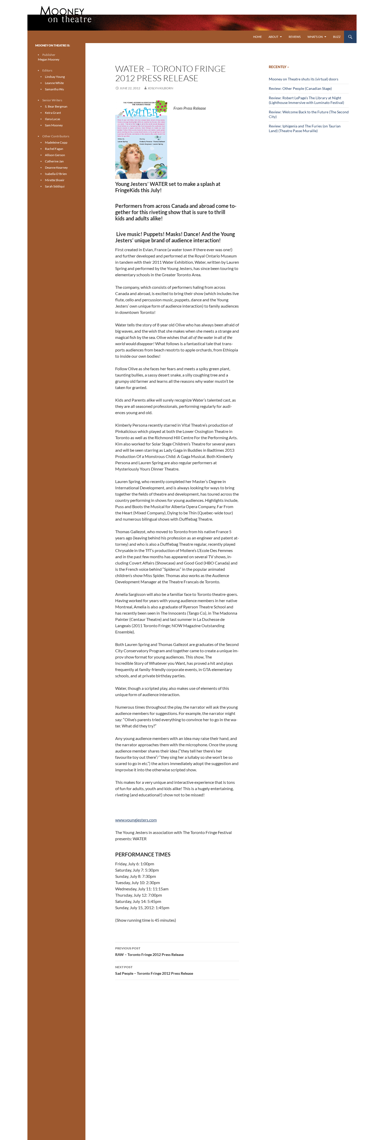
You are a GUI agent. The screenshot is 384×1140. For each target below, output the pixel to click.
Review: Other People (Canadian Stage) (300, 88)
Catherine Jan (54, 161)
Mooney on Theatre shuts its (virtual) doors (303, 79)
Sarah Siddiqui (55, 186)
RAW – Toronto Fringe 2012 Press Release (149, 951)
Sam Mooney (54, 125)
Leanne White (54, 83)
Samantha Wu (54, 89)
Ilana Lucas (52, 119)
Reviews (295, 36)
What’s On (315, 36)
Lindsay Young (55, 77)
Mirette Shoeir (55, 180)
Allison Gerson (55, 155)
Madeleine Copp (56, 142)
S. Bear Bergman (56, 106)
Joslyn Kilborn (160, 88)
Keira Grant (53, 113)
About (273, 36)
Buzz (337, 36)
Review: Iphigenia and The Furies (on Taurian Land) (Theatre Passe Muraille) (305, 128)
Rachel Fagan (54, 149)
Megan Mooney (48, 59)
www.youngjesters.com (136, 819)
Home (257, 36)
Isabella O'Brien (56, 174)
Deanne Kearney (56, 167)
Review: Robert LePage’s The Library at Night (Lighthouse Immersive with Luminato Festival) (306, 100)
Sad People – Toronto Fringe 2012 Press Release (154, 970)
